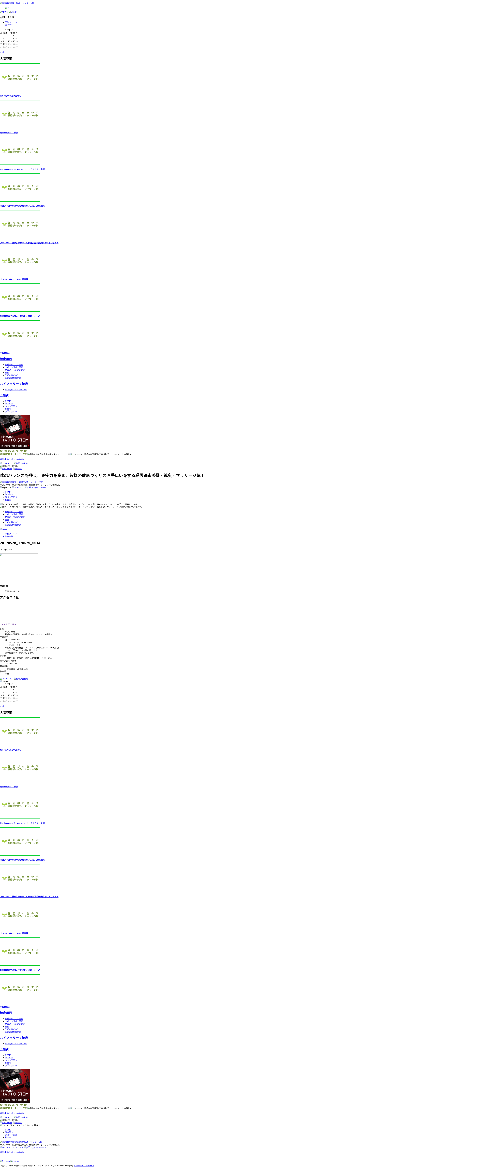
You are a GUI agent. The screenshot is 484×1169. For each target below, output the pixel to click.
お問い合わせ (11, 411)
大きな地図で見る (8, 624)
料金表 (8, 409)
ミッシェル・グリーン (84, 1165)
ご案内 (4, 395)
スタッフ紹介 (11, 406)
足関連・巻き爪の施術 (15, 370)
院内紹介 (9, 403)
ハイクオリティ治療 (14, 383)
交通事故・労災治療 (14, 365)
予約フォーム (11, 22)
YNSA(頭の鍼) (11, 375)
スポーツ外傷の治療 (14, 367)
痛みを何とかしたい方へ (16, 389)
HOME (8, 401)
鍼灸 (7, 372)
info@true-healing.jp (12, 459)
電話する (9, 25)
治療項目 (6, 359)
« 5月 (2, 52)
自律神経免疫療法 (13, 378)
